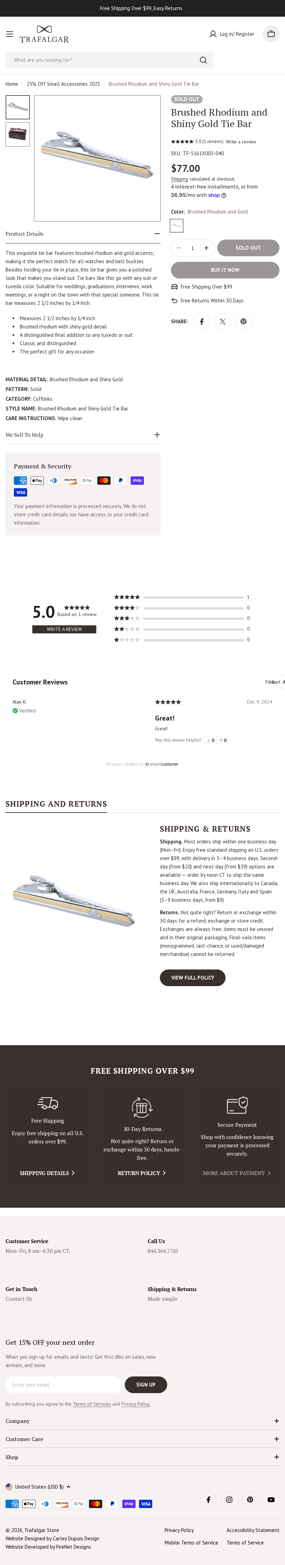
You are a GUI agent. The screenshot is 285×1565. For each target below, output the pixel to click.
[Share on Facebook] (202, 321)
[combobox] (109, 60)
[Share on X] (222, 321)
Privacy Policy (179, 1530)
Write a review (241, 142)
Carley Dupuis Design (76, 1538)
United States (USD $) (39, 1486)
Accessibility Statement (253, 1530)
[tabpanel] (142, 905)
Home (12, 84)
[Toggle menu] (10, 34)
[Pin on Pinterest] (243, 321)
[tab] (56, 806)
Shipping (179, 179)
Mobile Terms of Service (191, 1542)
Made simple (163, 1298)
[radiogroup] (216, 740)
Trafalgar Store (41, 1530)
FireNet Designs (73, 1546)
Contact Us (19, 1298)
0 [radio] (213, 740)
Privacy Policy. (135, 1404)
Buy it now (225, 270)
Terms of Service (245, 1542)
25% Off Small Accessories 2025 (63, 84)
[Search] (203, 60)
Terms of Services (92, 1404)
